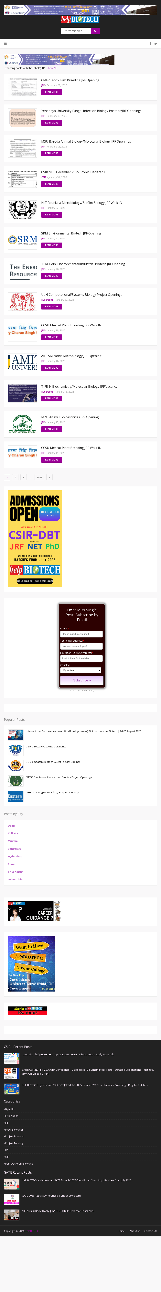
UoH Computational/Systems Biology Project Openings (81, 294)
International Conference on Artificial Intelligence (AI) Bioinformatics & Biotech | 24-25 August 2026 (83, 731)
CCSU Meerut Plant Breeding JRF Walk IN (71, 325)
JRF (6, 1122)
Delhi (11, 825)
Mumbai (13, 841)
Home (121, 1231)
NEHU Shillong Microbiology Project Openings (52, 792)
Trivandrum (15, 872)
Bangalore (15, 849)
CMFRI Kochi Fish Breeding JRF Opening (70, 80)
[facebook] (150, 44)
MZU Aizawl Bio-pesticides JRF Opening (70, 417)
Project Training (14, 1143)
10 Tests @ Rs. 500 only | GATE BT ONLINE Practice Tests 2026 (58, 1211)
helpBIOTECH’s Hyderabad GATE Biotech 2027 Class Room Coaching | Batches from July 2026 (76, 1180)
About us (135, 1231)
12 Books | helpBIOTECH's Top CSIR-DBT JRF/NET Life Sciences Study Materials (68, 1054)
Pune (11, 864)
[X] (155, 44)
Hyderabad (15, 856)
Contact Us (150, 1231)
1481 (39, 477)
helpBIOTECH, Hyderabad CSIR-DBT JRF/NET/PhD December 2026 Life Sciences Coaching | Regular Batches (85, 1085)
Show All (52, 68)
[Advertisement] (80, 1263)
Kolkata (13, 833)
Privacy (90, 690)
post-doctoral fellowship (19, 1163)
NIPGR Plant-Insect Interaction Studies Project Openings (59, 777)
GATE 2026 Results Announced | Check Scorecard (51, 1195)
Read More (51, 92)
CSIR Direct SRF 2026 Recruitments (46, 746)
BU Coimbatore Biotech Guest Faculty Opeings (53, 762)
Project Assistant (14, 1136)
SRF (7, 1156)
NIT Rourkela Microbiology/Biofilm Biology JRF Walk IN (81, 203)
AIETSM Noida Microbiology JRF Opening (71, 356)
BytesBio (10, 1109)
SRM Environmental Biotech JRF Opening (71, 233)
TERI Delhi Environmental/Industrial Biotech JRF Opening (83, 264)
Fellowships (11, 1116)
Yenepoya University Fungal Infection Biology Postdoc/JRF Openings (91, 111)
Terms (79, 690)
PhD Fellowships (14, 1129)
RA (6, 1150)
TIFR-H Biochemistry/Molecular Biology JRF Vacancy (79, 386)
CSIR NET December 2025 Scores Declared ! (73, 172)
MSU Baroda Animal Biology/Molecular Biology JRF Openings (86, 141)
